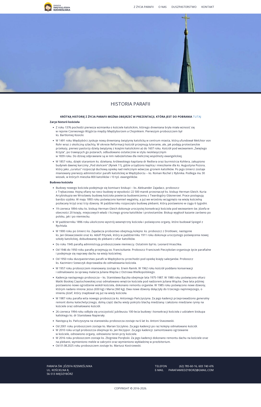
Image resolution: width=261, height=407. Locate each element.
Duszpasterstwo (184, 7)
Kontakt (207, 7)
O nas (162, 7)
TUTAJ (197, 116)
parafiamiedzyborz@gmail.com (191, 370)
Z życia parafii (144, 7)
